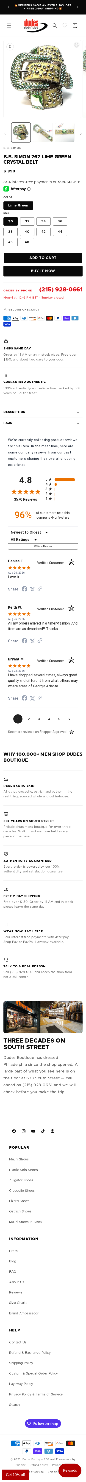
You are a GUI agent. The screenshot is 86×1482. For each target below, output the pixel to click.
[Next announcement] (77, 7)
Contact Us (18, 1342)
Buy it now (43, 271)
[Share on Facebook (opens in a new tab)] (24, 589)
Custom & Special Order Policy (33, 1373)
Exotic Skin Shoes (23, 1170)
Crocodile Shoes (22, 1190)
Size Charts (18, 1303)
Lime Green (18, 205)
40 (27, 231)
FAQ (12, 1271)
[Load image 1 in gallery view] (21, 132)
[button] (9, 25)
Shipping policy (58, 1472)
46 (10, 242)
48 (27, 242)
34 (43, 221)
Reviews (15, 1292)
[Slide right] (81, 134)
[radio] (61, 479)
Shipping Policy (21, 1363)
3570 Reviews (28, 499)
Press (13, 1251)
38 (10, 231)
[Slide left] (5, 134)
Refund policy (39, 1465)
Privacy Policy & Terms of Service (36, 1394)
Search (14, 1404)
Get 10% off (15, 1475)
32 (27, 221)
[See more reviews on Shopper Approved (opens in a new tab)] (39, 589)
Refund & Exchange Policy (30, 1352)
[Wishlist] (65, 25)
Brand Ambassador (24, 1313)
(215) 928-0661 (61, 290)
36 (60, 221)
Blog (12, 1261)
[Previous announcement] (8, 7)
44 (60, 231)
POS (47, 1459)
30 (10, 221)
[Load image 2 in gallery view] (43, 132)
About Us (16, 1282)
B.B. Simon (12, 148)
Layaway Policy (21, 1384)
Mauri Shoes (19, 1159)
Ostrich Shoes (20, 1211)
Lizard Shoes (19, 1201)
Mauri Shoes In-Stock (26, 1222)
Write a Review (43, 546)
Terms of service (33, 1472)
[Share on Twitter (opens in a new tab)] (32, 589)
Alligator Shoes (21, 1180)
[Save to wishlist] (76, 44)
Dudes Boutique (32, 1459)
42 (43, 231)
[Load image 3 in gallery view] (65, 132)
